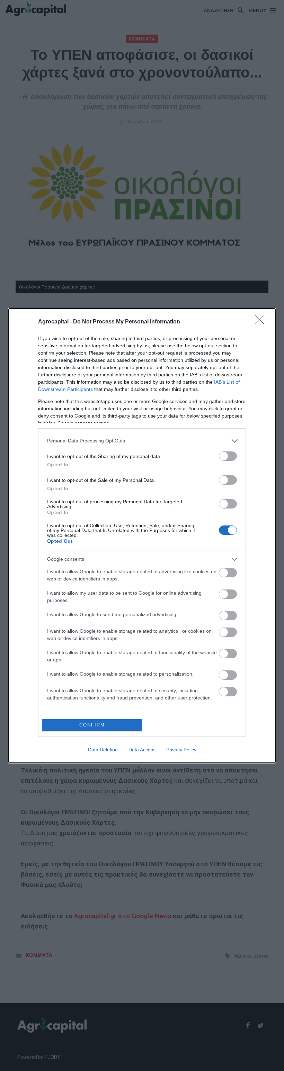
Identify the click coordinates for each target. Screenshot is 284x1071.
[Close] (261, 322)
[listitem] (142, 441)
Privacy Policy (181, 749)
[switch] (228, 456)
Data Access (142, 749)
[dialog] (142, 536)
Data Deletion (103, 749)
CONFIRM (92, 724)
